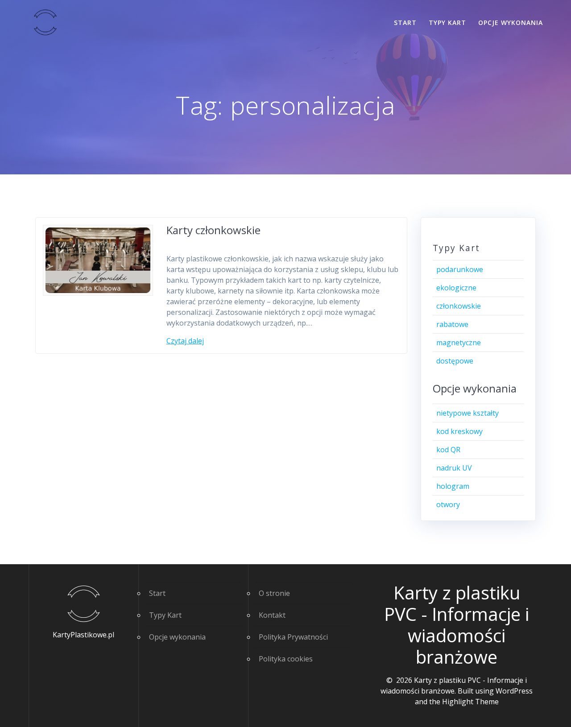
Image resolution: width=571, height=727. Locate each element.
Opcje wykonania (510, 22)
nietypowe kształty (467, 413)
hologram (452, 486)
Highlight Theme (470, 701)
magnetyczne (458, 342)
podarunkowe (459, 269)
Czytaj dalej (185, 341)
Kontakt (272, 615)
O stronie (274, 593)
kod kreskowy (459, 431)
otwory (448, 504)
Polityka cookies (286, 659)
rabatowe (452, 324)
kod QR (448, 449)
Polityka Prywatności (293, 637)
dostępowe (454, 361)
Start (405, 22)
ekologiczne (456, 288)
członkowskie (458, 306)
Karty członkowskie (213, 230)
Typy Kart (165, 615)
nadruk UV (454, 468)
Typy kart (447, 22)
